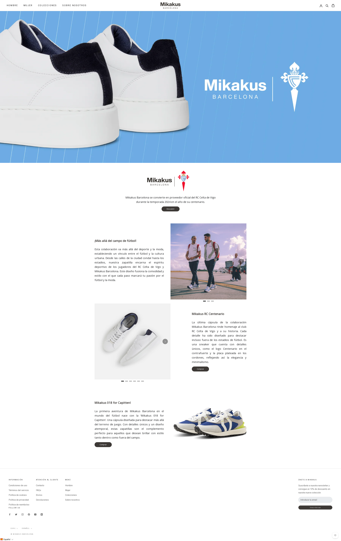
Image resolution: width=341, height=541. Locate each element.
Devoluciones (42, 500)
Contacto (40, 485)
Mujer (28, 5)
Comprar (200, 369)
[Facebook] (10, 514)
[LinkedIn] (42, 514)
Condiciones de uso (18, 485)
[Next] (241, 261)
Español (26, 528)
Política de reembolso (19, 504)
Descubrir (170, 209)
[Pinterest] (29, 514)
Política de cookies (18, 495)
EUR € (13, 528)
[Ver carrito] (333, 5)
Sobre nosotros (74, 5)
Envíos (39, 495)
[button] (7, 539)
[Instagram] (22, 514)
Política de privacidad (19, 500)
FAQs (38, 490)
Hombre (12, 5)
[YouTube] (35, 514)
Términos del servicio (19, 490)
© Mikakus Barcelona (22, 534)
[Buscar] (327, 5)
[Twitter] (16, 514)
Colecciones (47, 5)
